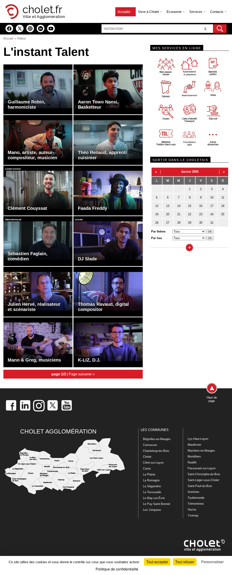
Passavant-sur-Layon (201, 468)
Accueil (8, 38)
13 (167, 206)
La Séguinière (152, 486)
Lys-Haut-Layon (198, 438)
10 (211, 197)
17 (211, 206)
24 (211, 214)
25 (222, 214)
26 (156, 222)
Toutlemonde (196, 497)
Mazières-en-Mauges (201, 450)
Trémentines (196, 503)
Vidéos (21, 38)
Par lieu (156, 238)
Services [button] (196, 12)
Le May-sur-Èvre (154, 498)
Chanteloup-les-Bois (156, 451)
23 (200, 214)
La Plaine (149, 474)
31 (211, 222)
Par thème (158, 231)
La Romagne (151, 480)
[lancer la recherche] (220, 28)
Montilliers (194, 456)
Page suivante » (82, 374)
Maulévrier (194, 444)
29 (189, 222)
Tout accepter (157, 561)
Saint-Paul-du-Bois (200, 486)
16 (200, 206)
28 (178, 222)
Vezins (192, 509)
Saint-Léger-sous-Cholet (203, 480)
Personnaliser (212, 561)
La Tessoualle (152, 492)
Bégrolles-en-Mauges (157, 439)
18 (222, 206)
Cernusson (150, 445)
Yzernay (193, 515)
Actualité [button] (124, 12)
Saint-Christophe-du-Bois (204, 474)
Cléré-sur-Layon (153, 462)
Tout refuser (184, 561)
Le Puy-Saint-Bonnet (156, 504)
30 (200, 222)
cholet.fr (42, 9)
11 (222, 197)
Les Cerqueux (152, 509)
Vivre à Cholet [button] (149, 12)
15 (189, 206)
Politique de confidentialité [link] (117, 569)
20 (167, 214)
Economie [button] (174, 12)
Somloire (193, 492)
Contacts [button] (217, 12)
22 (189, 214)
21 (178, 214)
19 (156, 214)
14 (178, 206)
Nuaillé (192, 462)
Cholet (147, 456)
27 (167, 222)
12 (156, 206)
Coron (147, 468)
